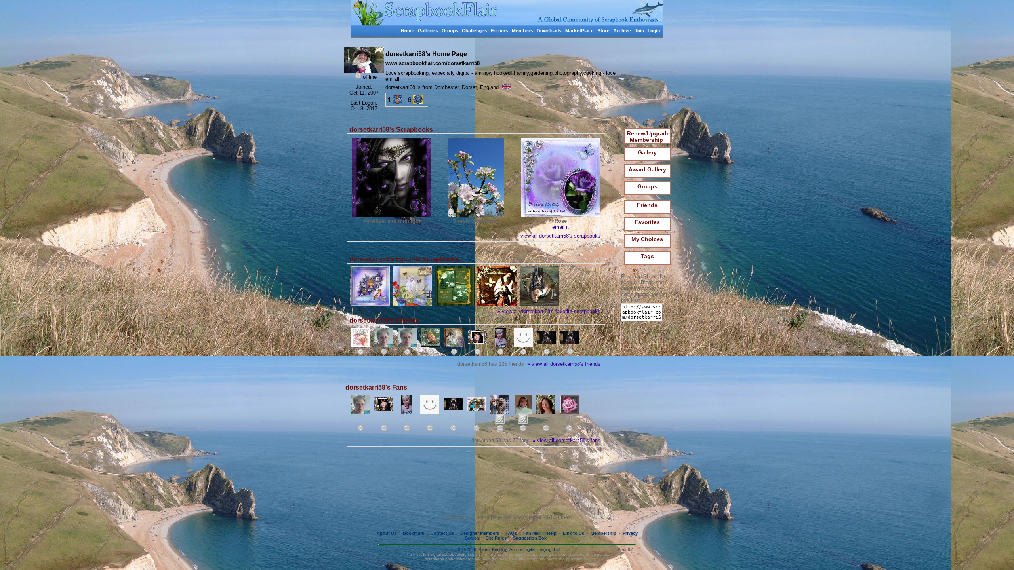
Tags (647, 256)
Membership (603, 533)
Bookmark (413, 533)
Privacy (630, 533)
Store (603, 31)
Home (407, 31)
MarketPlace (579, 31)
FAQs (511, 533)
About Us (386, 533)
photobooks (577, 559)
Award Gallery (647, 169)
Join (639, 31)
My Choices (647, 239)
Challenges (474, 31)
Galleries (428, 31)
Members (522, 31)
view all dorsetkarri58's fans (566, 440)
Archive (622, 31)
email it (560, 227)
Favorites (647, 222)
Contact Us (442, 533)
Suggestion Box (530, 538)
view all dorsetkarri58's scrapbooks (558, 236)
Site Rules (496, 538)
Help (552, 533)
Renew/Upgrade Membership (648, 136)
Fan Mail (532, 533)
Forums (499, 31)
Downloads (549, 31)
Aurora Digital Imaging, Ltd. (535, 549)
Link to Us (573, 533)
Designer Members (479, 533)
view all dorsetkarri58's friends (563, 364)
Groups (450, 31)
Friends (647, 205)
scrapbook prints (541, 559)
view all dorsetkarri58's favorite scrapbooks (548, 311)
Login (654, 31)
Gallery (647, 152)
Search (472, 538)
